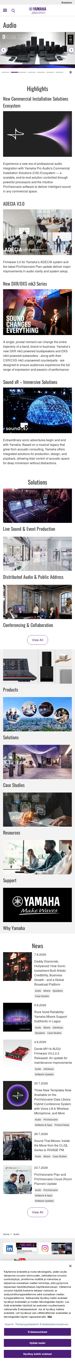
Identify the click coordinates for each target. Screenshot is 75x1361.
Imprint (9, 1324)
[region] (37, 1311)
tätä (50, 1316)
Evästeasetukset (37, 1332)
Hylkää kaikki (38, 1343)
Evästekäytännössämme (54, 1324)
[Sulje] (70, 1266)
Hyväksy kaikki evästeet (37, 1354)
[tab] (5, 72)
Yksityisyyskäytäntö (27, 1324)
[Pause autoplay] (70, 72)
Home (6, 1234)
